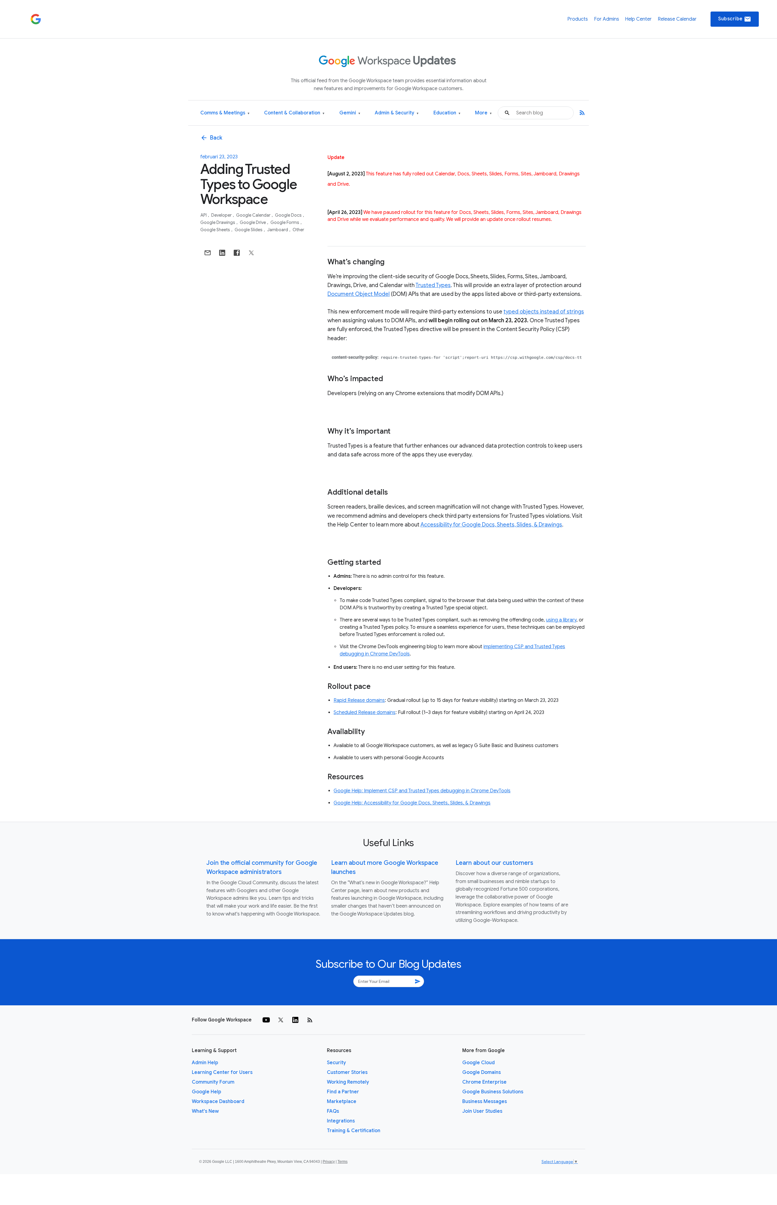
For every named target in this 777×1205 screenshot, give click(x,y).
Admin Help (205, 1063)
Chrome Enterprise (484, 1082)
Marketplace (341, 1101)
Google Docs (289, 215)
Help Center (638, 19)
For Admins (606, 19)
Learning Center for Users (222, 1072)
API (204, 215)
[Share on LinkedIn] (222, 252)
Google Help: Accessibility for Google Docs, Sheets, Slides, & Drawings (412, 803)
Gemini (349, 113)
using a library (561, 620)
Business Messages (484, 1101)
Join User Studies (482, 1111)
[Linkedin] (295, 1020)
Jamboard (278, 229)
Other (298, 229)
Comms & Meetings (224, 113)
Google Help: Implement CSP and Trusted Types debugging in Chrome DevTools (422, 791)
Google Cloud (478, 1063)
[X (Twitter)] (280, 1020)
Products (577, 19)
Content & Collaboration (294, 113)
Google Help (206, 1092)
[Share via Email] (207, 252)
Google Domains (481, 1072)
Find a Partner (343, 1092)
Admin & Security (397, 113)
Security (336, 1063)
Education (446, 113)
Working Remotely (348, 1082)
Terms (343, 1161)
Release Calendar (677, 19)
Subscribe (734, 19)
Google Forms (285, 222)
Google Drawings (218, 222)
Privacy (329, 1161)
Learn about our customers (494, 863)
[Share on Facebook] (236, 252)
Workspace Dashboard (218, 1101)
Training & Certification (353, 1131)
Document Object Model (358, 294)
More (483, 113)
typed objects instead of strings (544, 311)
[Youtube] (266, 1020)
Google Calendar (253, 215)
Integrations (341, 1121)
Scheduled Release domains (364, 712)
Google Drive (253, 222)
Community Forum (213, 1082)
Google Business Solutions (492, 1092)
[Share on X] (251, 252)
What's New (205, 1111)
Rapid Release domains (359, 700)
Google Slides (249, 229)
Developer (221, 215)
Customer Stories (347, 1072)
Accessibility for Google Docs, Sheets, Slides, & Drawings (491, 524)
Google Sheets (215, 229)
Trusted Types (433, 285)
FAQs (333, 1111)
